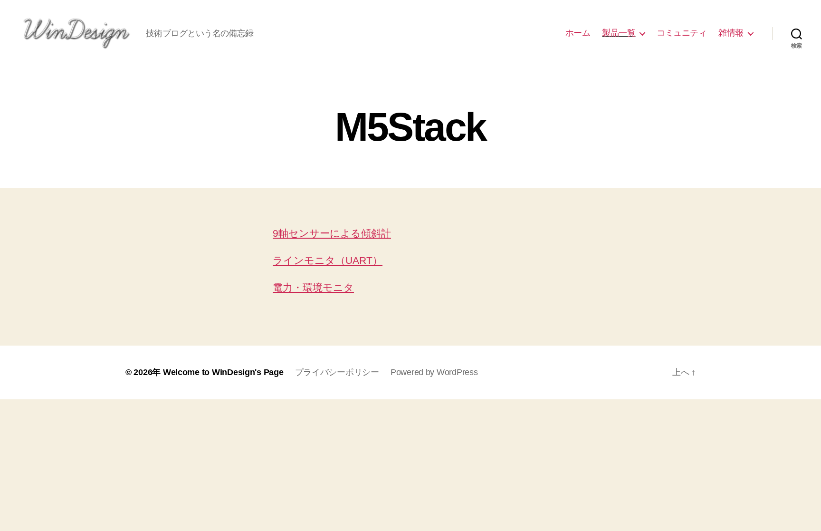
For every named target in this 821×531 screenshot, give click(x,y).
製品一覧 (618, 33)
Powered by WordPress (434, 372)
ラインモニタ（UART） (327, 260)
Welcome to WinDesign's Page (223, 372)
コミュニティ (681, 33)
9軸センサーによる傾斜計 (332, 233)
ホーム (578, 33)
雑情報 (731, 33)
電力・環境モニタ (313, 287)
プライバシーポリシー (337, 372)
